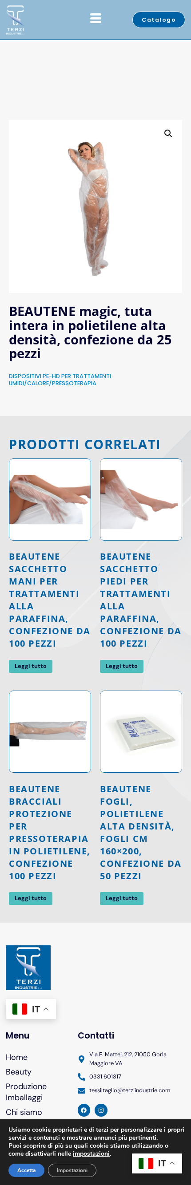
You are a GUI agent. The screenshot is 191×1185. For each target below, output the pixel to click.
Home (17, 1057)
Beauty (19, 1071)
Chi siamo (24, 1112)
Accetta (26, 1170)
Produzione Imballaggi (26, 1092)
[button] (168, 134)
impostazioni (91, 1154)
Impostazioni (72, 1170)
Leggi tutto (31, 666)
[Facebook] (84, 1110)
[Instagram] (101, 1110)
